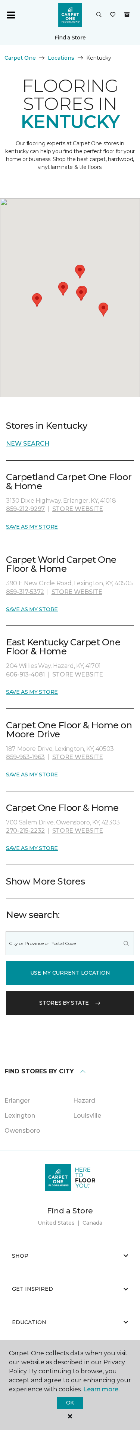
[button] (99, 15)
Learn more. (101, 1389)
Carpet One (20, 57)
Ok (70, 1402)
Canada (92, 1222)
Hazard (84, 1100)
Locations (61, 57)
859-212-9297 (25, 508)
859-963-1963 (25, 757)
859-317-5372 (25, 591)
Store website (77, 508)
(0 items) (127, 14)
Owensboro (22, 1130)
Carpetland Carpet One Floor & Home (68, 481)
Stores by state (64, 1002)
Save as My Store (32, 526)
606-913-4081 (25, 674)
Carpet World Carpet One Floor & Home (61, 564)
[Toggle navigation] (11, 15)
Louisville (87, 1115)
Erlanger (17, 1100)
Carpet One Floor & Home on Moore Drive (69, 730)
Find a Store (70, 37)
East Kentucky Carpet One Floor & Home (63, 647)
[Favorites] (113, 15)
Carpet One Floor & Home (62, 807)
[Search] (126, 943)
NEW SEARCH (27, 443)
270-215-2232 (25, 830)
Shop (20, 1255)
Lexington (19, 1115)
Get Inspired (32, 1288)
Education (29, 1322)
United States (56, 1222)
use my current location (70, 972)
